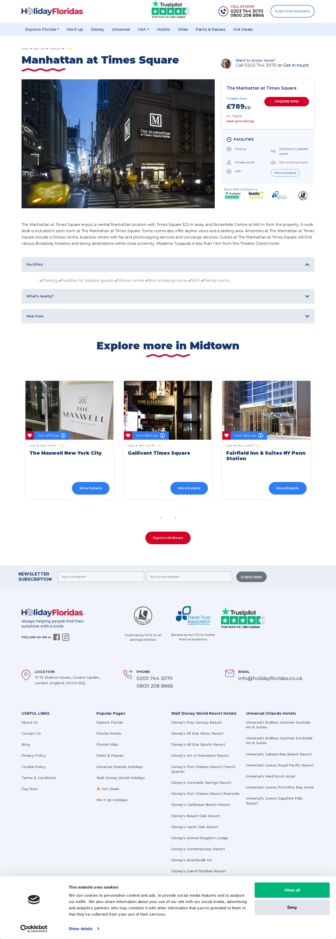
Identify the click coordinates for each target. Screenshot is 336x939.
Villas (182, 29)
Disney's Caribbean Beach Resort (200, 804)
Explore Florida (109, 722)
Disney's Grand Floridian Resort (198, 871)
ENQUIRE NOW (287, 101)
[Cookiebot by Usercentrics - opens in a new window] (34, 929)
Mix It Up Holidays (112, 800)
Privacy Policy (34, 755)
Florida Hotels (108, 733)
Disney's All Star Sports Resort (198, 744)
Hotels (163, 29)
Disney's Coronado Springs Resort (201, 782)
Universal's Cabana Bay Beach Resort (279, 754)
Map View (35, 316)
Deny (292, 907)
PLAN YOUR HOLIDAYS (292, 11)
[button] (165, 504)
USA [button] (142, 29)
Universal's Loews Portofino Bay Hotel (280, 787)
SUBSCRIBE (251, 577)
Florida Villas (107, 744)
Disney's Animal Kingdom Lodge (199, 838)
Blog (26, 744)
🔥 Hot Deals (107, 789)
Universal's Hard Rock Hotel (270, 776)
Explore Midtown (168, 538)
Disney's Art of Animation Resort (200, 755)
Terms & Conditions (39, 778)
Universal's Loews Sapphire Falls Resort (274, 800)
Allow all (292, 890)
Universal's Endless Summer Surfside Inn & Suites (278, 724)
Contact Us (31, 733)
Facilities (35, 264)
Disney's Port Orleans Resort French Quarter (203, 769)
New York (39, 48)
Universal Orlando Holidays (119, 767)
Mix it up (75, 29)
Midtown (56, 48)
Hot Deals (243, 29)
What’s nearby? (40, 296)
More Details (91, 488)
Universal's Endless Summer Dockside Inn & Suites (279, 740)
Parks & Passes (210, 29)
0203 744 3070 (154, 678)
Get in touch (296, 65)
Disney (97, 29)
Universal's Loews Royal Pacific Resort (280, 765)
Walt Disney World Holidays (120, 778)
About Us (30, 722)
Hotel (25, 48)
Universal (121, 29)
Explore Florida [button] (40, 29)
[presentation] (160, 517)
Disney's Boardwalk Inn (191, 860)
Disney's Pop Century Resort (196, 722)
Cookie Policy (33, 767)
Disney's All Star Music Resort (197, 733)
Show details (81, 928)
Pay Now (30, 789)
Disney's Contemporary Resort (198, 849)
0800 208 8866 (154, 686)
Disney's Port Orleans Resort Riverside (205, 793)
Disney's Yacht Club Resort (194, 827)
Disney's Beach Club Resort (195, 816)
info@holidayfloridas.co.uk (270, 678)
